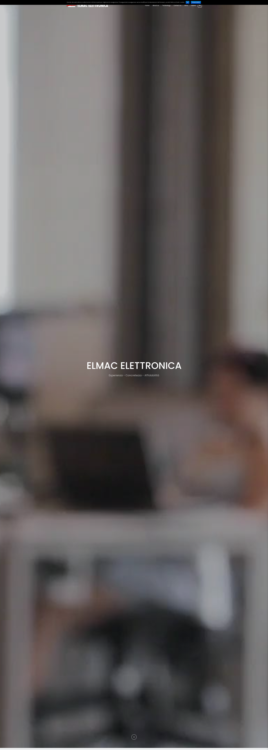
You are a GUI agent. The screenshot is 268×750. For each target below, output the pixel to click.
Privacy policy (196, 2)
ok (187, 2)
